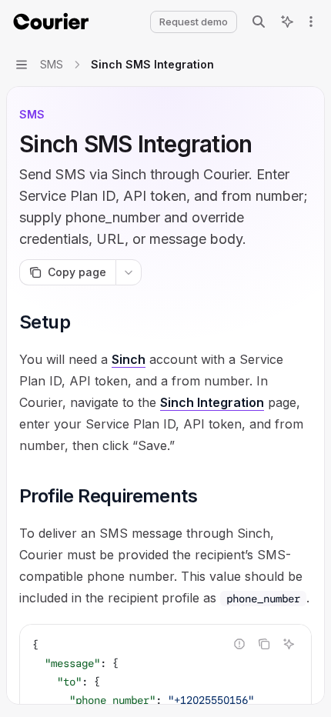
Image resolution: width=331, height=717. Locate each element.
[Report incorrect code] (239, 644)
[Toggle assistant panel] (287, 21)
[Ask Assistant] (289, 644)
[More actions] (311, 21)
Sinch (128, 359)
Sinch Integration (212, 402)
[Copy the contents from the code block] (264, 644)
